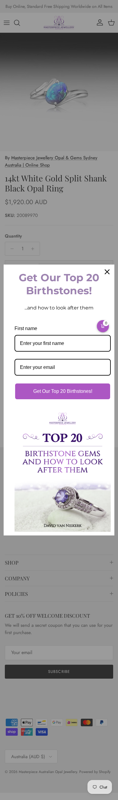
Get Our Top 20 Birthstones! (62, 391)
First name (26, 328)
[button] (103, 326)
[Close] (107, 272)
